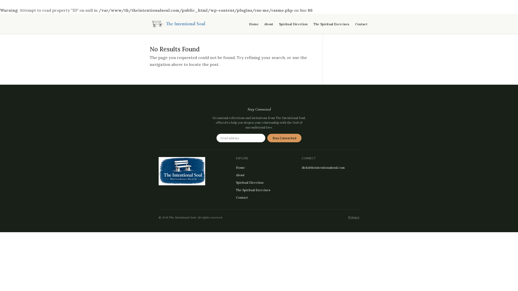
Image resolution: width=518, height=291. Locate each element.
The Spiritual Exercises (331, 24)
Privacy (353, 217)
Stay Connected (284, 138)
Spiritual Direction (293, 24)
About (268, 24)
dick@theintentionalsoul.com (323, 168)
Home (254, 24)
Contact (361, 24)
